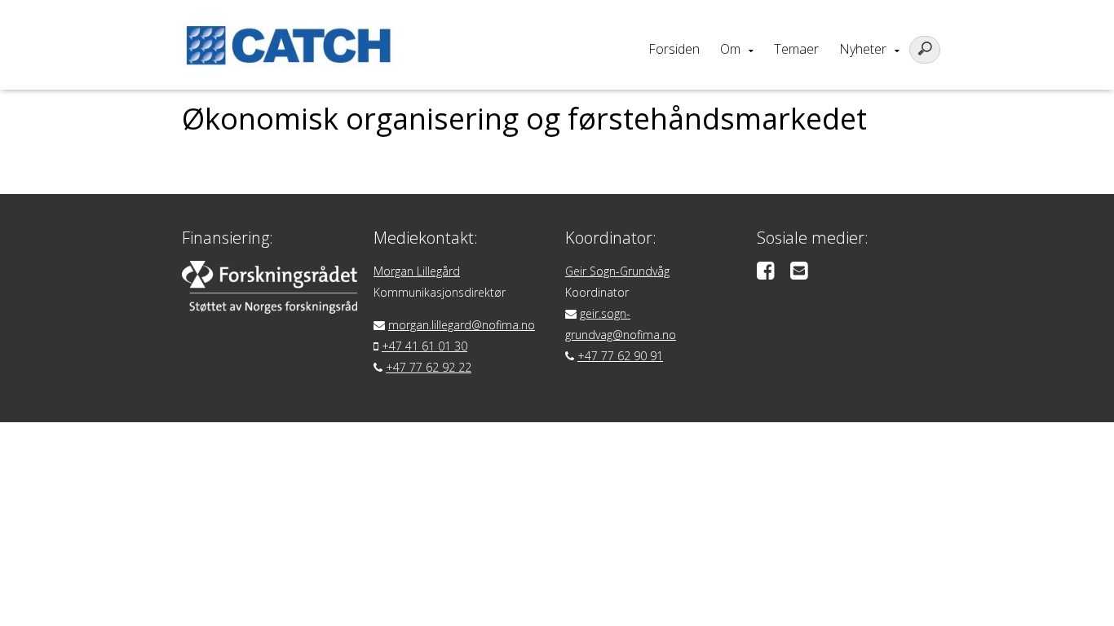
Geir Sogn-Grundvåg (617, 271)
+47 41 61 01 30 (424, 346)
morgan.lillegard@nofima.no (461, 325)
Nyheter (862, 49)
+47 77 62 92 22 (428, 367)
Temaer (796, 49)
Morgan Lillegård (417, 271)
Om (730, 49)
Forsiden (674, 49)
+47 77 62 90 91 (620, 356)
